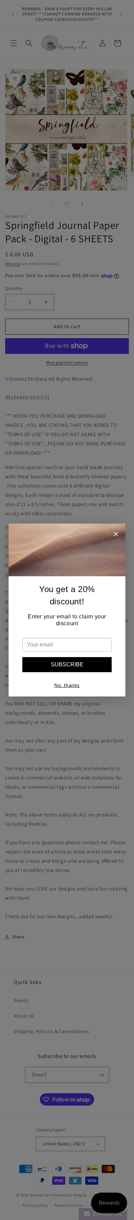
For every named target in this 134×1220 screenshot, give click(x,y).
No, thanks (67, 685)
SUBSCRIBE (67, 664)
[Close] (116, 535)
